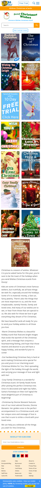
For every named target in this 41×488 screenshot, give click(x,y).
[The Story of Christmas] (30, 47)
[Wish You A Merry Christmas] (10, 135)
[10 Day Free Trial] (10, 106)
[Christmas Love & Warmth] (30, 135)
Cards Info (4, 475)
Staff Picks (4, 473)
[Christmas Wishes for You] (30, 106)
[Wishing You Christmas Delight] (10, 76)
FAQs (30, 473)
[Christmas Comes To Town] (30, 223)
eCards (3, 461)
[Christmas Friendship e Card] (10, 223)
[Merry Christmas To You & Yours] (30, 194)
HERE (10, 483)
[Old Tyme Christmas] (10, 165)
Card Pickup (18, 468)
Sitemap (31, 475)
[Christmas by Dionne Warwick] (20, 253)
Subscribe (20, 447)
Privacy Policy (32, 466)
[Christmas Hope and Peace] (30, 165)
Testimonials (18, 475)
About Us (31, 461)
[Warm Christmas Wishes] (30, 76)
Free (2, 468)
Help (16, 461)
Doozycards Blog (6, 463)
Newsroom (18, 473)
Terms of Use (33, 468)
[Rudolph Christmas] (10, 47)
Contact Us (32, 463)
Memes (3, 471)
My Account (18, 463)
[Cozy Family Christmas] (10, 194)
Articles (17, 471)
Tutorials (17, 466)
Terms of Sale (33, 471)
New (2, 466)
